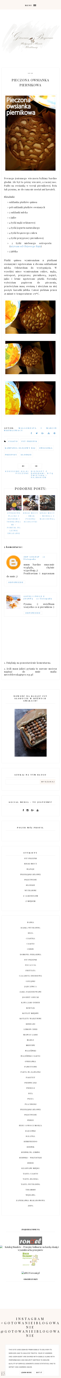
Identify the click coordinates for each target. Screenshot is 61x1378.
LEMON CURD (31, 1029)
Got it (39, 1372)
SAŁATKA (30, 1136)
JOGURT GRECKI (30, 997)
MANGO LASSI (30, 1034)
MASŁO (30, 1040)
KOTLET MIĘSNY (30, 1013)
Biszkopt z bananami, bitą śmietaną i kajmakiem (42, 474)
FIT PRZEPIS (29, 441)
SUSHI (30, 1163)
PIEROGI (30, 1088)
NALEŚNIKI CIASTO (30, 1056)
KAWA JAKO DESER (30, 1002)
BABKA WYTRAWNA (30, 927)
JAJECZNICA (30, 986)
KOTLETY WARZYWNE (30, 1018)
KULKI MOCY (30, 863)
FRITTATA (30, 970)
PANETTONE (30, 1066)
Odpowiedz (15, 582)
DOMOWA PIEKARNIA (30, 954)
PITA (30, 1093)
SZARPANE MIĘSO (30, 1168)
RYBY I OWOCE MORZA (30, 1125)
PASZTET (30, 1077)
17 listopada (34, 558)
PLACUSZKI (30, 1104)
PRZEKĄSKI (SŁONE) (30, 874)
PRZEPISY (11, 454)
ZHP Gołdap (32, 557)
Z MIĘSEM (30, 901)
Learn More (26, 1372)
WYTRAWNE (30, 890)
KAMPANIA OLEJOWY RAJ (20, 448)
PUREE (30, 1120)
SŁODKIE (26, 454)
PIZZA (30, 1098)
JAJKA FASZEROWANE (30, 991)
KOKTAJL (30, 1008)
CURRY (30, 949)
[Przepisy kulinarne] (31, 1265)
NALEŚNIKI (30, 1050)
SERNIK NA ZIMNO (30, 1152)
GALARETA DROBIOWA (30, 975)
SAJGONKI (30, 1131)
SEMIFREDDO (30, 1141)
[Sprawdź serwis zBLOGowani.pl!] (31, 1273)
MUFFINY (30, 1045)
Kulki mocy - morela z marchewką (47, 516)
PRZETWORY (30, 879)
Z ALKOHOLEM (30, 896)
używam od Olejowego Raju (25, 246)
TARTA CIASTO (30, 1173)
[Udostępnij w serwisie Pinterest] (54, 434)
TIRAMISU (30, 1189)
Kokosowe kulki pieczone (17, 472)
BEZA (30, 933)
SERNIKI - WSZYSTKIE (30, 1157)
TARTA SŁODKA (30, 1179)
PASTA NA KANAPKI (30, 1072)
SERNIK (30, 1147)
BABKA (30, 922)
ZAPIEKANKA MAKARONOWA (30, 1200)
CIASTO (13, 441)
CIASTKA (30, 938)
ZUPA (30, 1205)
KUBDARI (30, 1024)
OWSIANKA (46, 448)
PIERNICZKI (30, 1082)
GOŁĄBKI (30, 981)
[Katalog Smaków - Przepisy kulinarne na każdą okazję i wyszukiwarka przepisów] (30, 1250)
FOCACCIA (30, 965)
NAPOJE (30, 869)
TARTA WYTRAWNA (30, 1184)
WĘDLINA (30, 1195)
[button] (30, 5)
